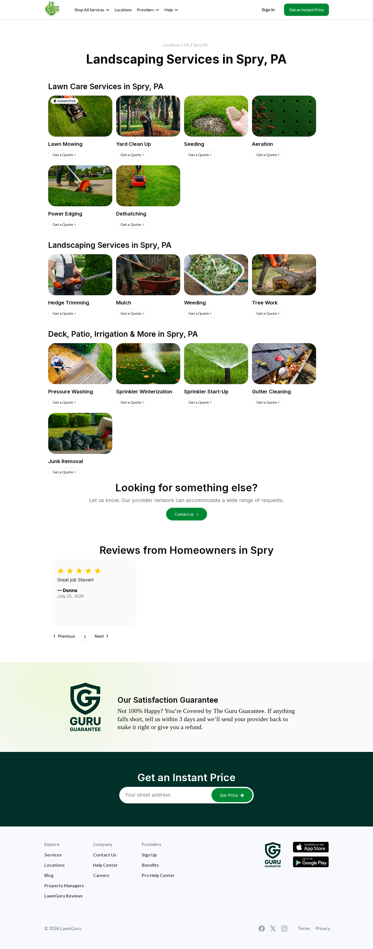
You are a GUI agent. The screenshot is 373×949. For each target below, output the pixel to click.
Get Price (229, 795)
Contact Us (104, 855)
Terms (304, 928)
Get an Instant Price (306, 9)
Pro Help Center (158, 875)
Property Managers (64, 885)
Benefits (150, 865)
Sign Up (149, 855)
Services (53, 855)
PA (186, 44)
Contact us (184, 514)
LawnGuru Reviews (63, 896)
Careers (101, 875)
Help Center (105, 865)
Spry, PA (200, 44)
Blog (49, 875)
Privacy (322, 928)
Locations (171, 44)
